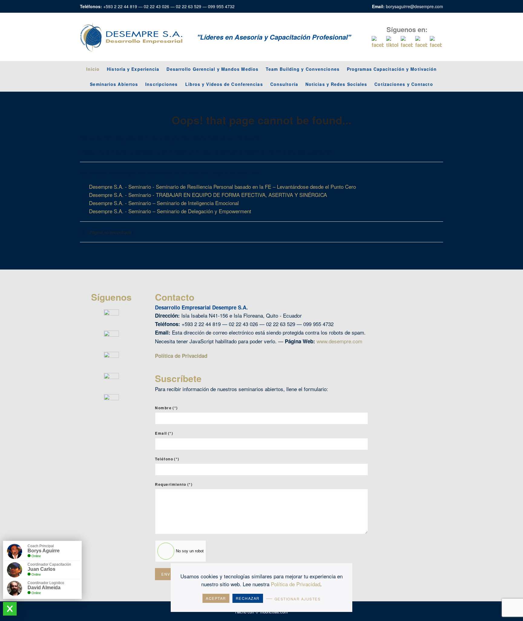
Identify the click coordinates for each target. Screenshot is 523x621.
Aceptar (216, 598)
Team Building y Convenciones (303, 69)
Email (164, 433)
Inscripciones (161, 84)
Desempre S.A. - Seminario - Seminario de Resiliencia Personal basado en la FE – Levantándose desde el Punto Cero (222, 186)
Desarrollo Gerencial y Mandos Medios (212, 69)
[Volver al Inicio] (131, 37)
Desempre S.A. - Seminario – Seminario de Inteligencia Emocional (164, 203)
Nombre (166, 407)
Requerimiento (173, 484)
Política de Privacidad (181, 355)
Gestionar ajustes (298, 598)
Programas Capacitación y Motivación (392, 69)
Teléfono (167, 459)
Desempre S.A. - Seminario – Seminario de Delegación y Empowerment (170, 211)
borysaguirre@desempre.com (414, 6)
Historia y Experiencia (133, 69)
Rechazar (248, 598)
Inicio (93, 69)
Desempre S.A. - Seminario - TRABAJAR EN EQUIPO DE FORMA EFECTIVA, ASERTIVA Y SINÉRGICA (208, 194)
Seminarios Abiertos (114, 84)
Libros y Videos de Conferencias (224, 84)
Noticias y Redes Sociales (336, 84)
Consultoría (284, 84)
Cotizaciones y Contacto (403, 84)
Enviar (169, 574)
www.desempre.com (339, 341)
